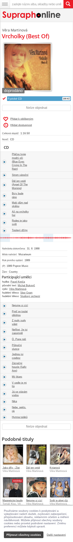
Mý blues (17, 376)
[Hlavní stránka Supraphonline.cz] (32, 15)
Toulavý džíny (20, 230)
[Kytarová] (60, 454)
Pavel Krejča (18, 281)
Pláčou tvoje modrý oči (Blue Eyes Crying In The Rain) (19, 161)
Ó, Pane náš (19, 339)
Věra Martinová (15, 30)
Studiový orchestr (30, 296)
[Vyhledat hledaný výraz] (68, 4)
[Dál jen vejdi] (36, 454)
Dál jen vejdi (33, 467)
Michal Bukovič (26, 285)
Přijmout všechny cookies (23, 534)
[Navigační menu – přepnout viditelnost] (5, 4)
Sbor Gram (26, 292)
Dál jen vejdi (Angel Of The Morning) (20, 184)
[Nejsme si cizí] (36, 487)
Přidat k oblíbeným (21, 118)
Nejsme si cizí (20, 305)
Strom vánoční (20, 174)
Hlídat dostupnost (21, 125)
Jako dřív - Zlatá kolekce (17, 467)
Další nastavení (56, 534)
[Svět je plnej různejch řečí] (60, 487)
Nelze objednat (36, 107)
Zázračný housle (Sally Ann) (19, 367)
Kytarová (55, 467)
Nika (14, 401)
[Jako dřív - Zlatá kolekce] (13, 454)
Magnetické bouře (13, 500)
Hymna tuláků (19, 417)
